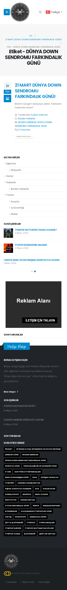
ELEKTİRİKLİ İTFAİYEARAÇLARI (28, 472)
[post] (8, 233)
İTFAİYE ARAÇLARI (47, 522)
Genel (9, 176)
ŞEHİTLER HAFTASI (47, 534)
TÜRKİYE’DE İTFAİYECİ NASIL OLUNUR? (36, 230)
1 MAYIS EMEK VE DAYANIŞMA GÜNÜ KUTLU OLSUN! (32, 260)
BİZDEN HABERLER (27, 122)
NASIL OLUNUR (41, 494)
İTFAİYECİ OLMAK (12, 534)
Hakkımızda (28, 582)
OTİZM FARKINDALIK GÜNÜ (17, 506)
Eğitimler (11, 163)
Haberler (11, 182)
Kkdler (14, 214)
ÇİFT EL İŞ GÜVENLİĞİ (14, 522)
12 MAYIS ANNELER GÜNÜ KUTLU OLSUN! (24, 419)
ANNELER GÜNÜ (12, 455)
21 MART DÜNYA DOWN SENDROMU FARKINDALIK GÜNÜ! (38, 90)
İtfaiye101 (16, 170)
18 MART (8, 449)
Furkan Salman (39, 114)
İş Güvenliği (17, 207)
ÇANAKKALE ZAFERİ (38, 517)
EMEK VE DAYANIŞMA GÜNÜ (17, 477)
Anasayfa (12, 582)
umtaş (8, 517)
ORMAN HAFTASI (27, 500)
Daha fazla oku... (24, 136)
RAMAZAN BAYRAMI (51, 506)
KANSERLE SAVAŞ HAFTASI (29, 483)
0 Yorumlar (24, 129)
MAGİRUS (27, 494)
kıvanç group (12, 494)
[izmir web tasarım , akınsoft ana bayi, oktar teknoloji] (7, 573)
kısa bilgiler (49, 489)
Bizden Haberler (26, 118)
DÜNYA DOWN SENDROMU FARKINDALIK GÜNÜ (25, 460)
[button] (32, 271)
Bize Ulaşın (44, 582)
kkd (37, 489)
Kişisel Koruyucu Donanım (18, 489)
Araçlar (15, 201)
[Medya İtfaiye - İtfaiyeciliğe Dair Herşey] (20, 12)
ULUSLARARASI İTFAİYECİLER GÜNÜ (36, 511)
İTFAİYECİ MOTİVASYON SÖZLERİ (39, 528)
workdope (20, 517)
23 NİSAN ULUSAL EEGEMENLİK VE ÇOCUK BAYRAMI (38, 449)
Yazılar (10, 194)
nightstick (11, 500)
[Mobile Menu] (7, 12)
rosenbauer (11, 511)
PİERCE (36, 506)
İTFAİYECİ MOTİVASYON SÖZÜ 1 (19, 406)
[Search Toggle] (40, 12)
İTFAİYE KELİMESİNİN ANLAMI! (31, 245)
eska (34, 477)
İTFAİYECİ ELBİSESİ (13, 528)
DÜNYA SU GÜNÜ (12, 466)
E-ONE (8, 472)
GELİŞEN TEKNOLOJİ (49, 477)
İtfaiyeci (31, 522)
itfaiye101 (9, 483)
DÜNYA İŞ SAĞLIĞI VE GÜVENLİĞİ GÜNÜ (40, 466)
